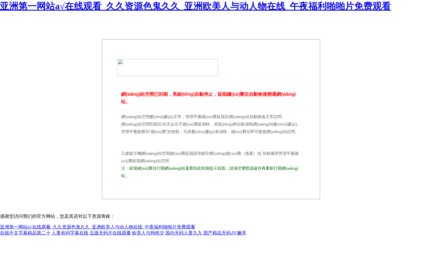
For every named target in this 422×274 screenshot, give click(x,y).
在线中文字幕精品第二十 (25, 232)
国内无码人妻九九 (183, 232)
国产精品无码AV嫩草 (224, 232)
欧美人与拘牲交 (148, 232)
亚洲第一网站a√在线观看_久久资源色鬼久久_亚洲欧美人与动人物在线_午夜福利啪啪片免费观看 (195, 6)
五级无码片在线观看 (110, 232)
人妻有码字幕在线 (70, 232)
